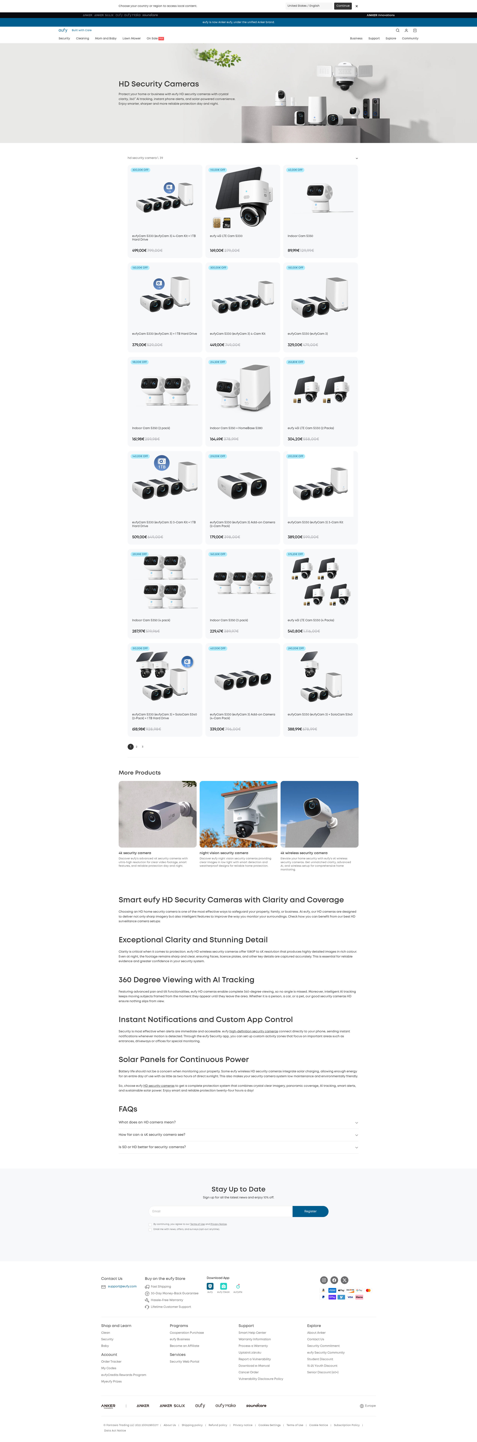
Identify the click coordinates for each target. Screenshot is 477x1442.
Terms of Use (197, 1224)
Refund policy (218, 1425)
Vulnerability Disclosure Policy (261, 1379)
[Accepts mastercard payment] (368, 1290)
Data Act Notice (115, 1431)
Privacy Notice (218, 1224)
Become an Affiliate (184, 1346)
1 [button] (130, 746)
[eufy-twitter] (344, 1280)
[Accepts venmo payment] (341, 1297)
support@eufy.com (122, 1286)
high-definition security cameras (253, 1031)
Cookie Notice (318, 1425)
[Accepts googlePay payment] (359, 1290)
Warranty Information (255, 1339)
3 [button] (142, 747)
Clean (105, 1332)
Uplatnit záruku (250, 1352)
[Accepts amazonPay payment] (323, 1290)
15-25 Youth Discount (322, 1366)
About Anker (316, 1332)
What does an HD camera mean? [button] (147, 1122)
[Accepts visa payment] (350, 1297)
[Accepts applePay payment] (341, 1290)
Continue (343, 6)
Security (107, 1339)
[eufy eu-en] (64, 30)
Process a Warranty (253, 1346)
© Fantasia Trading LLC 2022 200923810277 (130, 1425)
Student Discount (320, 1359)
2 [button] (136, 747)
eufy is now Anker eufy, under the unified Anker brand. (239, 22)
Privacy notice (242, 1425)
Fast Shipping (161, 1286)
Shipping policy (192, 1425)
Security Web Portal (184, 1361)
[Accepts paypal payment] (323, 1297)
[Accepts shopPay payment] (332, 1297)
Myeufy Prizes (111, 1381)
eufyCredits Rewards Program (123, 1375)
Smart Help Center (252, 1332)
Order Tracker (111, 1361)
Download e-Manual (254, 1366)
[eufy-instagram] (324, 1280)
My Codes (108, 1368)
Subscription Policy (347, 1425)
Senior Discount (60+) (322, 1372)
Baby (105, 1346)
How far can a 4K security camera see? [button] (152, 1134)
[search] (397, 30)
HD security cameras (158, 1086)
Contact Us (315, 1339)
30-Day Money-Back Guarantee (174, 1293)
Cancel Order (249, 1372)
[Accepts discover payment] (350, 1290)
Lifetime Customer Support (171, 1307)
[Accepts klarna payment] (359, 1297)
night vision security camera (224, 853)
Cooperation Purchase (187, 1332)
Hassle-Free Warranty (167, 1300)
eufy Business (180, 1339)
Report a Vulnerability (255, 1359)
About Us (170, 1425)
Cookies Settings (269, 1425)
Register (310, 1211)
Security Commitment (323, 1346)
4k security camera (135, 853)
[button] (357, 6)
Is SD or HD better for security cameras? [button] (152, 1147)
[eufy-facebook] (334, 1280)
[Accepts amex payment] (332, 1290)
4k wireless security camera (304, 853)
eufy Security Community (326, 1352)
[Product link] (165, 198)
